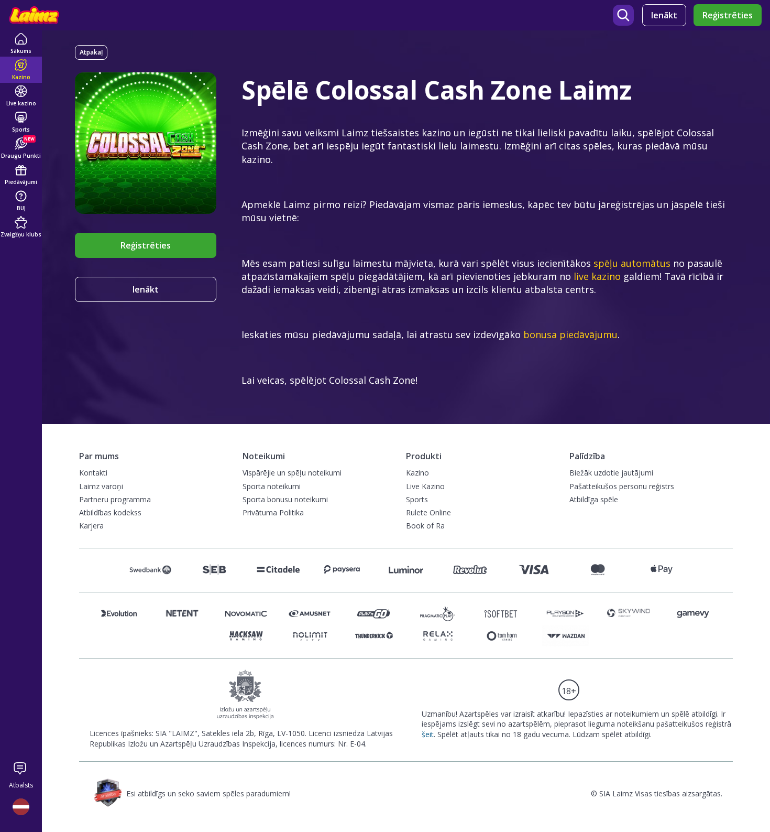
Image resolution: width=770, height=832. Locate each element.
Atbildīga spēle (593, 499)
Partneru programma (115, 499)
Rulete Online (428, 512)
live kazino (597, 276)
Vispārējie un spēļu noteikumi (292, 473)
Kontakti (93, 473)
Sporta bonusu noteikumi (285, 499)
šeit (428, 734)
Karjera (91, 526)
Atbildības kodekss (110, 512)
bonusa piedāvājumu (570, 334)
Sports (417, 499)
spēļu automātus (631, 263)
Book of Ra (425, 526)
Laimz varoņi (101, 486)
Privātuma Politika (273, 512)
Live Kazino (425, 486)
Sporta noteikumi (272, 486)
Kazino (417, 473)
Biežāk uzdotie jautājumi (611, 473)
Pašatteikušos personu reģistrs (621, 486)
